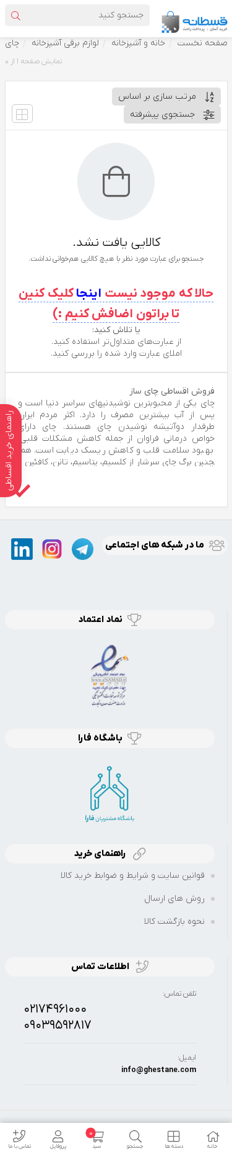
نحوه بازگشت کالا (174, 921)
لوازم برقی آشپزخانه (65, 43)
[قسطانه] (194, 18)
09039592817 (58, 1025)
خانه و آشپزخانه (138, 43)
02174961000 (55, 1009)
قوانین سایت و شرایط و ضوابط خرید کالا (133, 875)
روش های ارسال (174, 898)
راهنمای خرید (101, 853)
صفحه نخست (203, 43)
